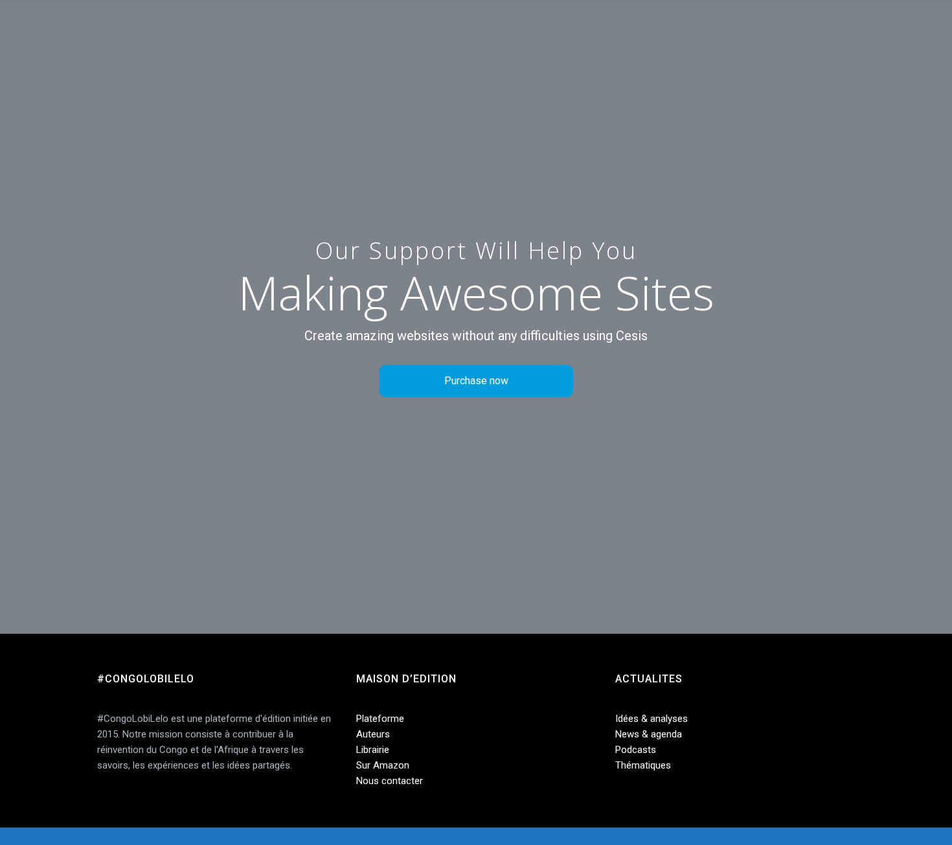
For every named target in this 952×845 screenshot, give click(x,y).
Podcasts (635, 750)
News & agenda (648, 734)
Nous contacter (389, 781)
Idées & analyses (651, 718)
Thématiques (643, 765)
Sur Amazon (382, 765)
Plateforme (380, 718)
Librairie (372, 750)
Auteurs (373, 734)
